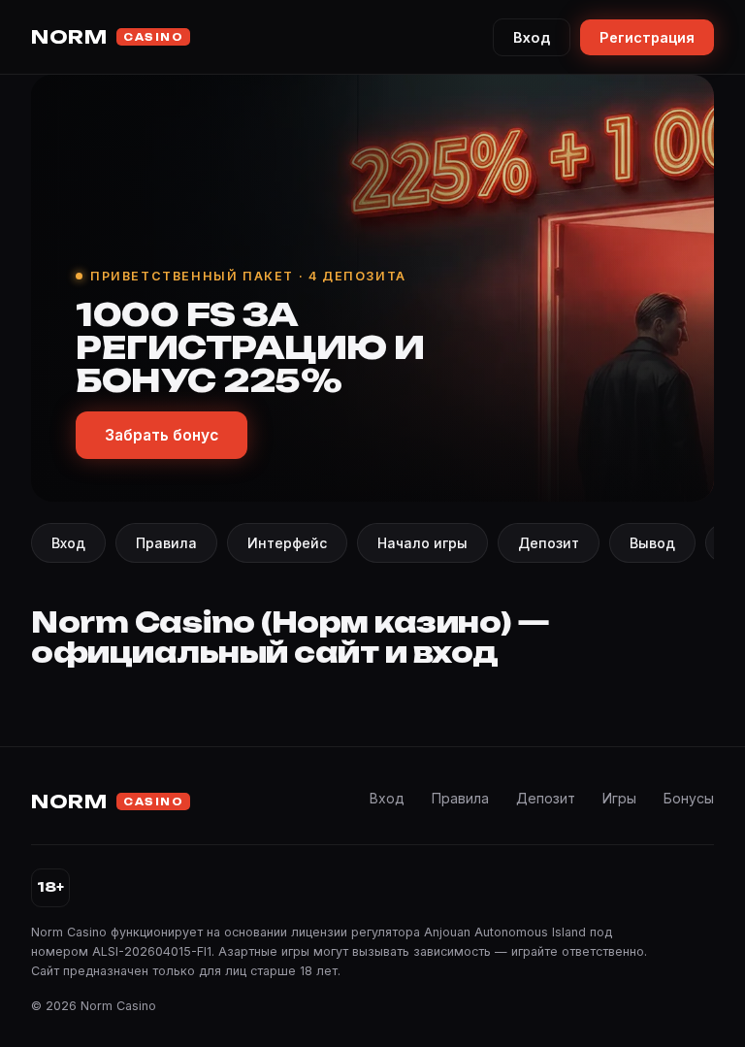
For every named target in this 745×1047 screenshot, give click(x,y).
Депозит (548, 543)
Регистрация (647, 37)
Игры (619, 798)
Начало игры (422, 543)
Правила (166, 543)
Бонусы (689, 798)
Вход (531, 37)
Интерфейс (287, 543)
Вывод (652, 543)
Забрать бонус (161, 435)
